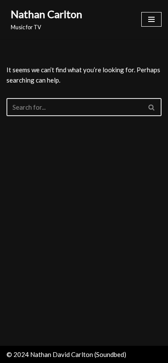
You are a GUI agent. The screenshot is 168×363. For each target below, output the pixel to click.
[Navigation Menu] (151, 19)
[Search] (152, 107)
